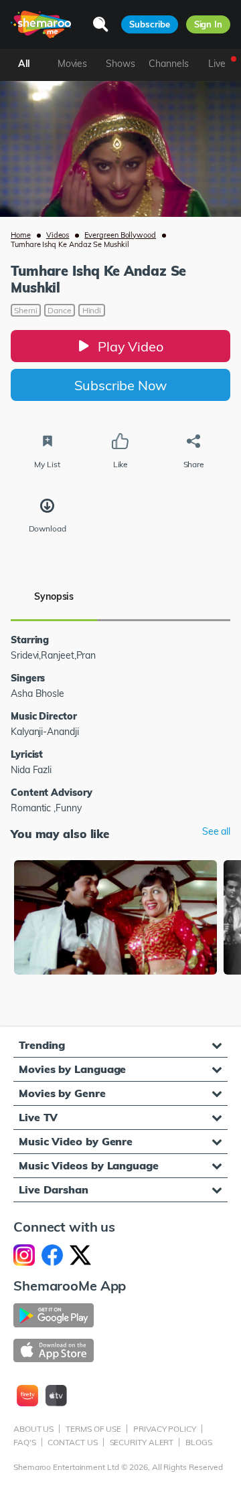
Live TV (38, 1117)
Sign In (208, 24)
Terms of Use (93, 1428)
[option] (115, 918)
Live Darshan (53, 1189)
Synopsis (54, 596)
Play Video (130, 346)
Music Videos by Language (89, 1165)
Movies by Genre (62, 1093)
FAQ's (24, 1442)
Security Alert (142, 1442)
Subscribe (149, 24)
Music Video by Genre (76, 1141)
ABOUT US (33, 1428)
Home (21, 235)
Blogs (198, 1442)
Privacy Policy (164, 1428)
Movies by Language (72, 1069)
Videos (58, 235)
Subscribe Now (120, 385)
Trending (42, 1045)
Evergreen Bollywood (120, 235)
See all (216, 831)
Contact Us (72, 1442)
